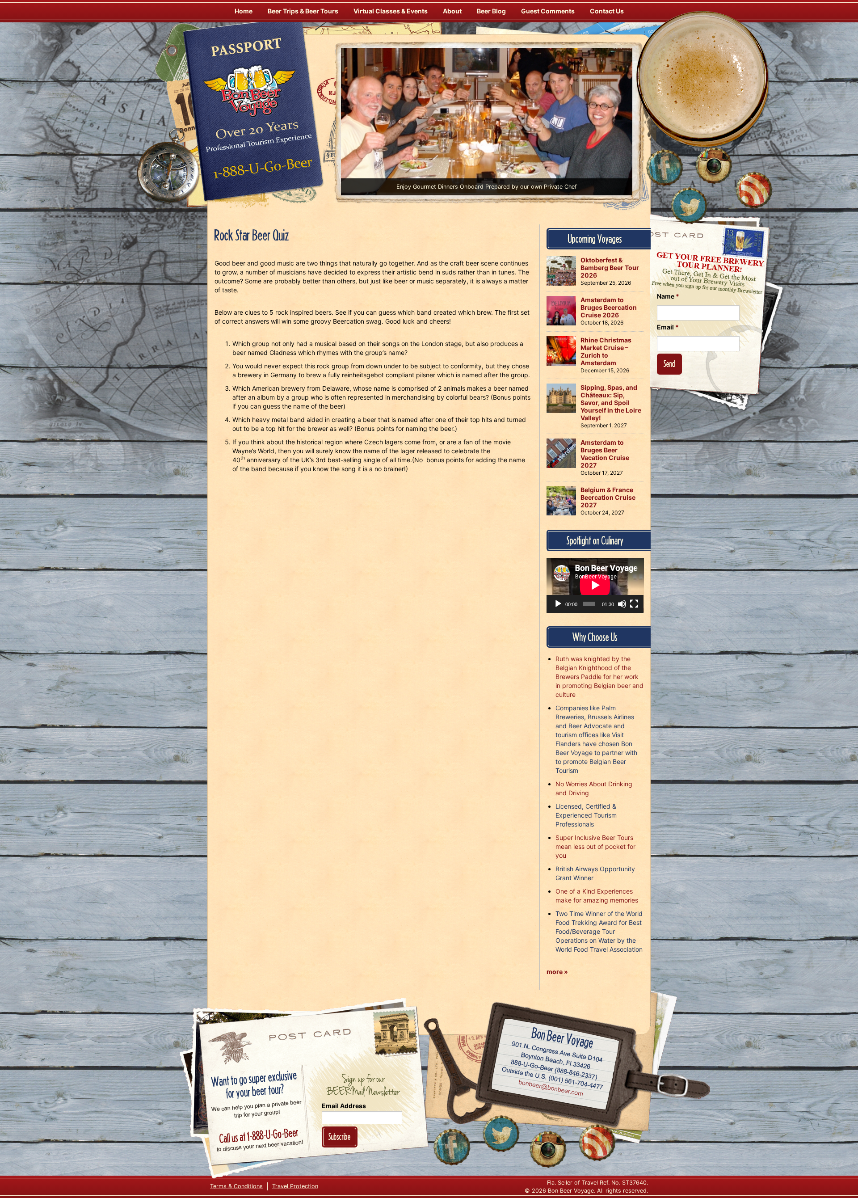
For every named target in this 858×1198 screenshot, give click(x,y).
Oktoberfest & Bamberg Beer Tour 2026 (609, 267)
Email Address (344, 1105)
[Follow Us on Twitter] (689, 205)
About (452, 11)
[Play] (558, 603)
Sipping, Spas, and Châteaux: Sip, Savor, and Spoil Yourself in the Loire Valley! (610, 403)
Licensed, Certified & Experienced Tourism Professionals (586, 815)
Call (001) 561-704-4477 (552, 1078)
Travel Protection (295, 1186)
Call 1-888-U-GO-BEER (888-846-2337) (554, 1068)
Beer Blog (491, 11)
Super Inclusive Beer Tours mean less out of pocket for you (595, 846)
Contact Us (607, 11)
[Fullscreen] (634, 603)
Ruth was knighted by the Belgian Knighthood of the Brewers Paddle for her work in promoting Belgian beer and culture (599, 676)
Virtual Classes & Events (390, 11)
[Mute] (622, 603)
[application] (595, 585)
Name (668, 296)
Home (243, 11)
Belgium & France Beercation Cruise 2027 (607, 497)
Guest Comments (548, 11)
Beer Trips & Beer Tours (303, 11)
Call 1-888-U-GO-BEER (261, 170)
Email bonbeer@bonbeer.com (550, 1089)
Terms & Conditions (236, 1186)
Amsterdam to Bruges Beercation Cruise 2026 (608, 307)
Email (668, 327)
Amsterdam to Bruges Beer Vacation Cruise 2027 (604, 454)
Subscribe (339, 1136)
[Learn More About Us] (754, 190)
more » (557, 971)
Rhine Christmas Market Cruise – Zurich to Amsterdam (605, 351)
